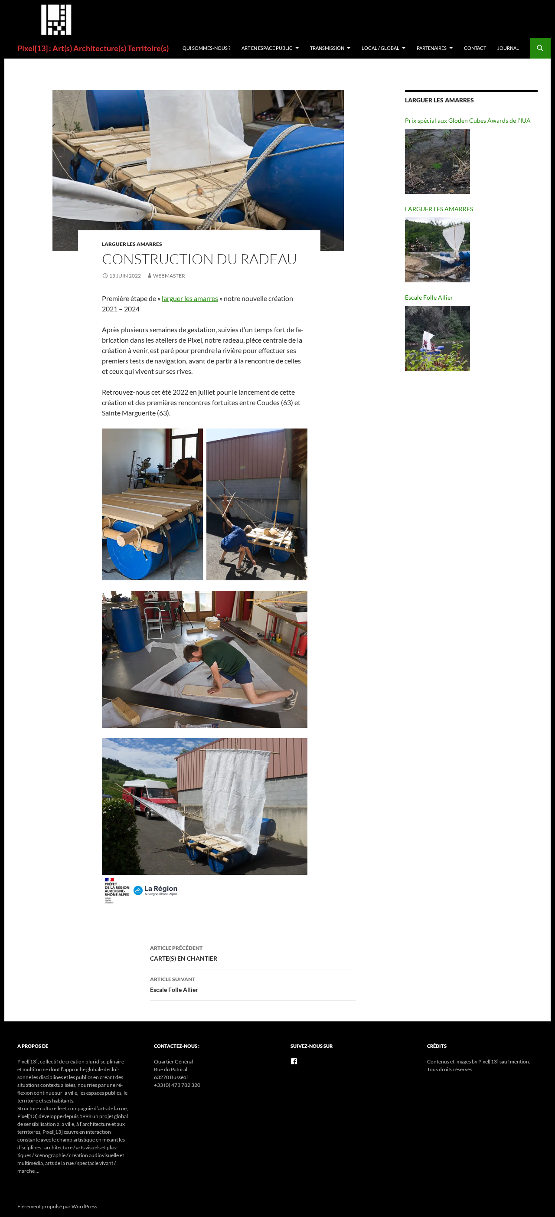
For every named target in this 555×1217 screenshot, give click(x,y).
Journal (508, 48)
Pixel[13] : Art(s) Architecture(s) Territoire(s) (93, 48)
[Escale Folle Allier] (437, 338)
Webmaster (169, 275)
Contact (475, 48)
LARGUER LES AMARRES (132, 244)
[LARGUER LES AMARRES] (437, 249)
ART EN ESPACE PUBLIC (267, 48)
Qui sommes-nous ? (206, 48)
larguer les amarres (190, 298)
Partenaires (432, 48)
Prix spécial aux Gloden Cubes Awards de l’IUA (468, 120)
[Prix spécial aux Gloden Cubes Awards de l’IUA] (437, 161)
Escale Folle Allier (174, 984)
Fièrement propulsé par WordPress (57, 1206)
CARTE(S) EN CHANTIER (183, 953)
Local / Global (380, 48)
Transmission (327, 48)
